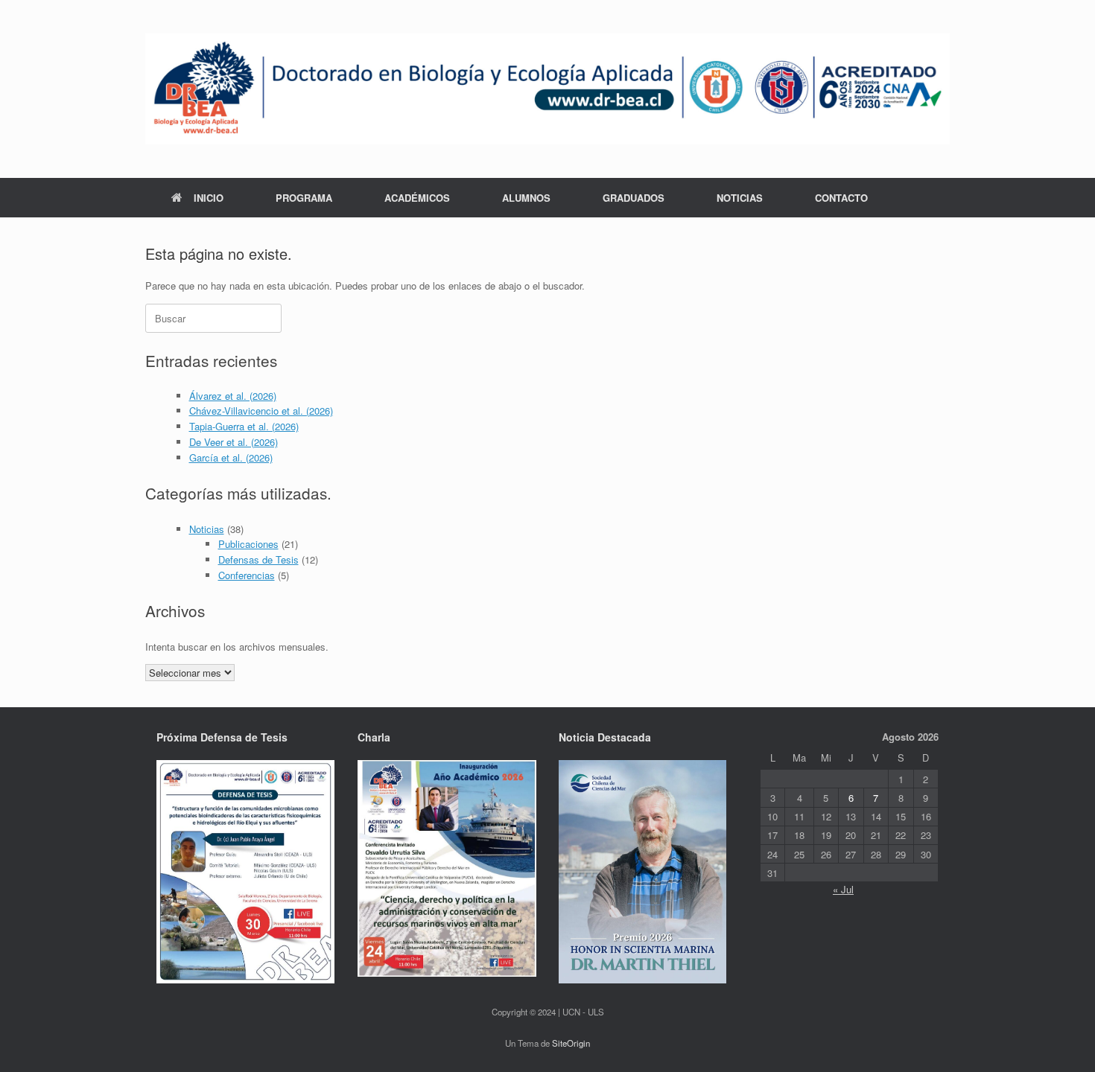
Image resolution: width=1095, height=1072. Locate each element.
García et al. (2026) (231, 457)
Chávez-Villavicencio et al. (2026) (261, 410)
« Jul (843, 889)
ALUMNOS (526, 198)
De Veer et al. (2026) (233, 442)
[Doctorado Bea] (547, 89)
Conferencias (246, 575)
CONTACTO (841, 198)
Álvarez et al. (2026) (232, 396)
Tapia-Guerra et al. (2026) (244, 426)
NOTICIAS (740, 198)
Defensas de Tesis (258, 559)
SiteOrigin (571, 1043)
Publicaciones (248, 544)
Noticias (206, 529)
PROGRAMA (304, 198)
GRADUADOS (633, 198)
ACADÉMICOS (417, 198)
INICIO (208, 198)
